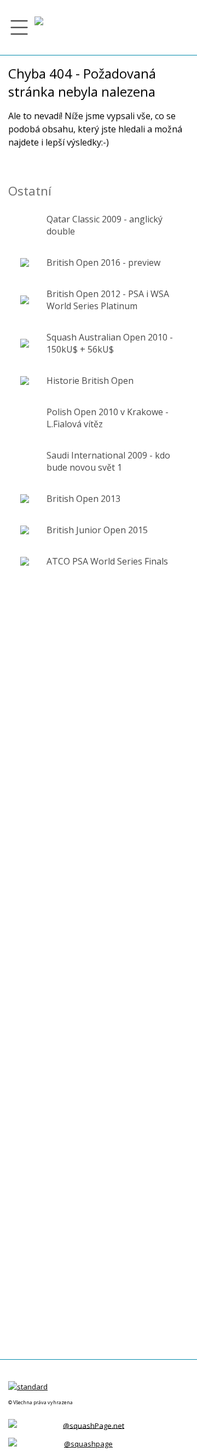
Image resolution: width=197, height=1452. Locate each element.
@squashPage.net (93, 1425)
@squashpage (88, 1444)
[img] (38, 27)
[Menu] (19, 27)
